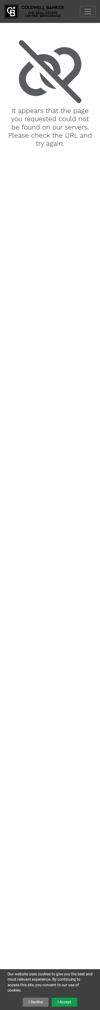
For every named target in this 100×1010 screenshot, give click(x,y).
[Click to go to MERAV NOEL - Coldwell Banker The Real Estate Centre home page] (38, 11)
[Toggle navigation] (88, 11)
